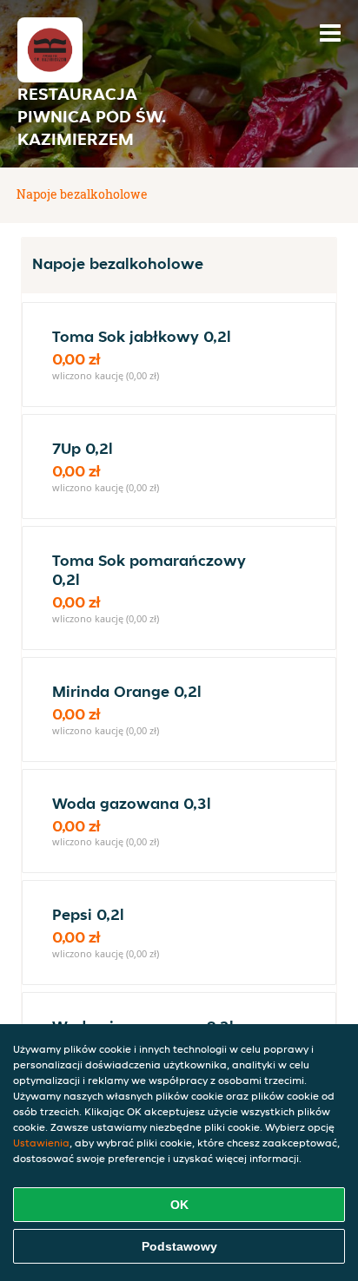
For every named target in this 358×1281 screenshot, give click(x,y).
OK (179, 1205)
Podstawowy (179, 1246)
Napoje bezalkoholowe (82, 194)
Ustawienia (41, 1142)
